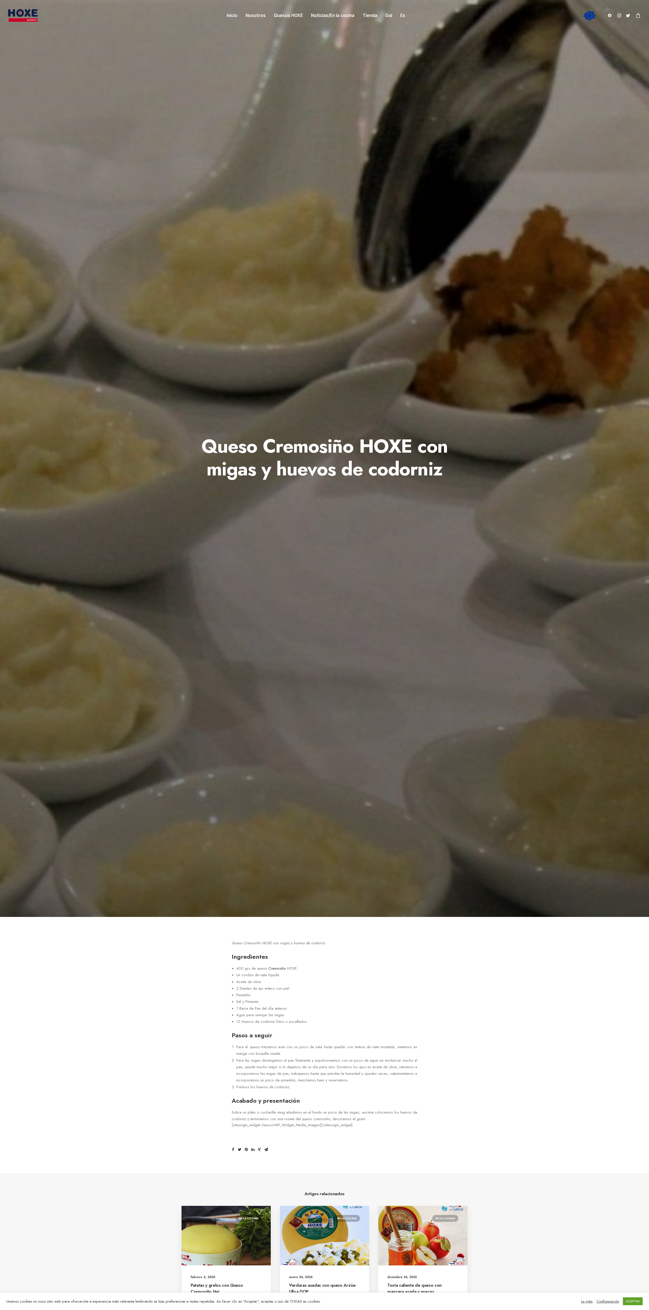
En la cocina (248, 1218)
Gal (388, 15)
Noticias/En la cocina (332, 15)
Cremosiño (277, 968)
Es (402, 15)
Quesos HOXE (288, 15)
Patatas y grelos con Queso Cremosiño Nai (217, 1288)
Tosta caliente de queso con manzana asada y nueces (414, 1288)
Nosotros (256, 15)
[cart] (637, 15)
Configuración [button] (608, 1301)
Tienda (370, 15)
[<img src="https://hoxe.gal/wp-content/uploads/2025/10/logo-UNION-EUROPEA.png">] (590, 15)
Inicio (232, 15)
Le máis (587, 1301)
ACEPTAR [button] (633, 1301)
